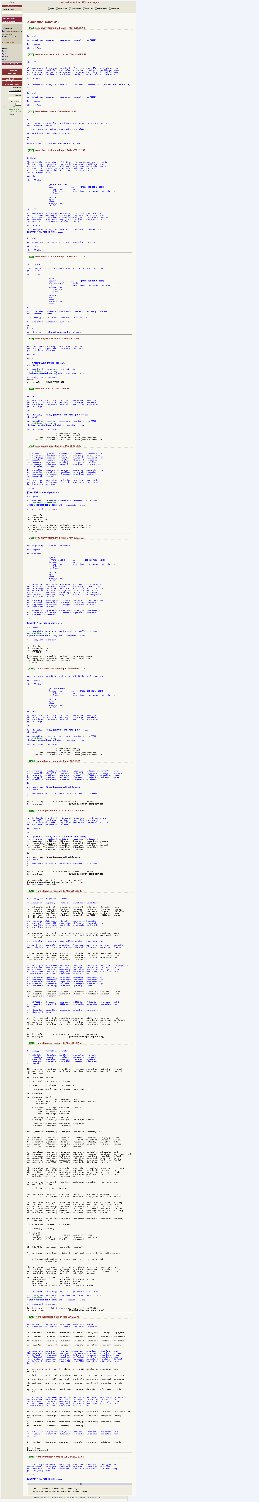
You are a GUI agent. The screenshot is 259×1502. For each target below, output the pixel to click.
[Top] (99, 1497)
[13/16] (31, 891)
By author (5, 56)
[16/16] (31, 1456)
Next (4, 37)
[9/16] (31, 538)
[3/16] (31, 111)
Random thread (8, 42)
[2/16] (31, 54)
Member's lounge (12, 79)
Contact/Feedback (12, 82)
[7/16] (31, 388)
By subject (5, 59)
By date (4, 54)
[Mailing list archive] (70, 1497)
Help (12, 9)
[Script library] (45, 1497)
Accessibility (12, 70)
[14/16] (31, 1043)
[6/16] (31, 338)
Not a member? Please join (12, 107)
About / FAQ (12, 73)
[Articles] (82, 1497)
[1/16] (31, 28)
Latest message (9, 18)
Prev (4, 31)
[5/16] (31, 256)
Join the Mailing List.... (11, 64)
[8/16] (31, 446)
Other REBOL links (12, 84)
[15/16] (31, 1317)
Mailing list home (12, 6)
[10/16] (31, 668)
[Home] (11, 2)
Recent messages (9, 21)
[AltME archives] (57, 1497)
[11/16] (31, 761)
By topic (5, 51)
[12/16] (31, 810)
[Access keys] (91, 1497)
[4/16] (31, 150)
